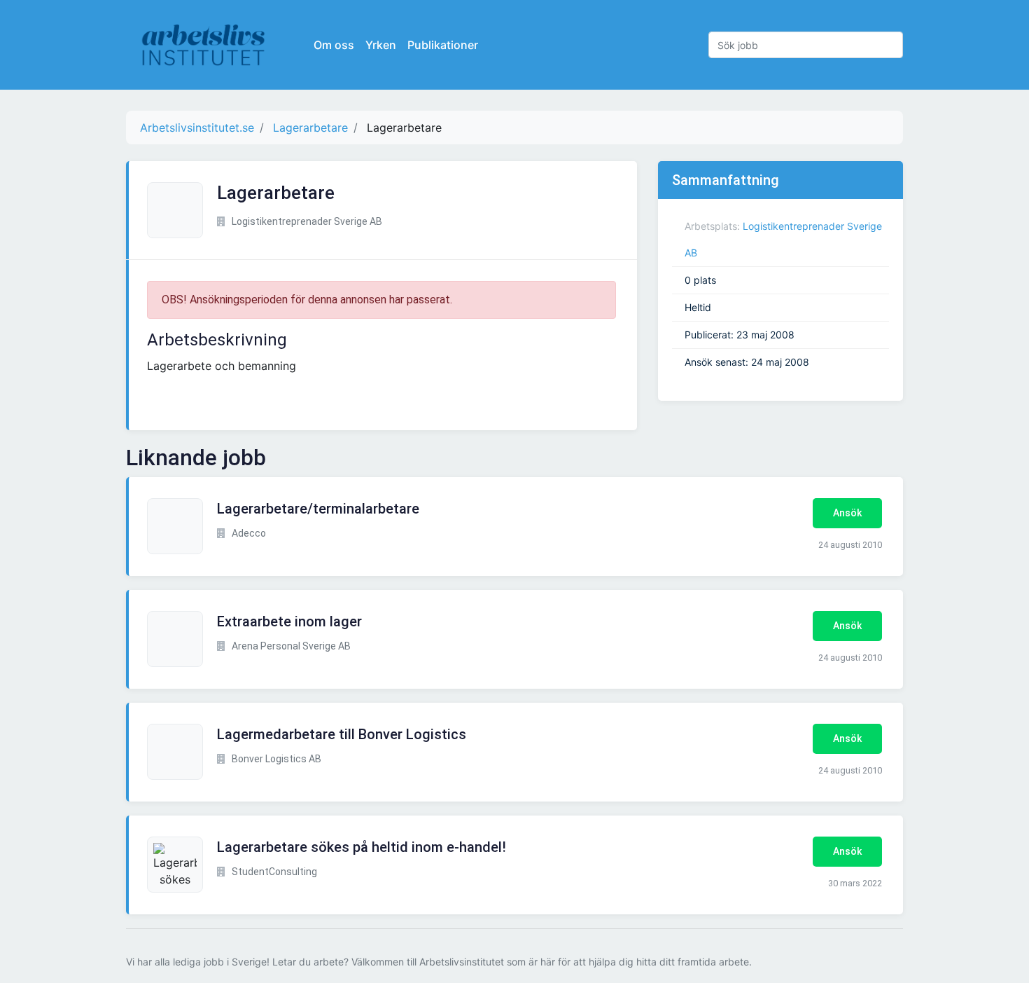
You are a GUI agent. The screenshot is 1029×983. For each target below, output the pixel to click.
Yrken (380, 45)
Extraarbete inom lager (289, 621)
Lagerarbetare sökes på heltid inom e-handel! (361, 847)
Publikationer (442, 45)
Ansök (847, 512)
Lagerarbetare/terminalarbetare (318, 508)
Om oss (334, 45)
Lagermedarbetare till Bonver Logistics (341, 734)
